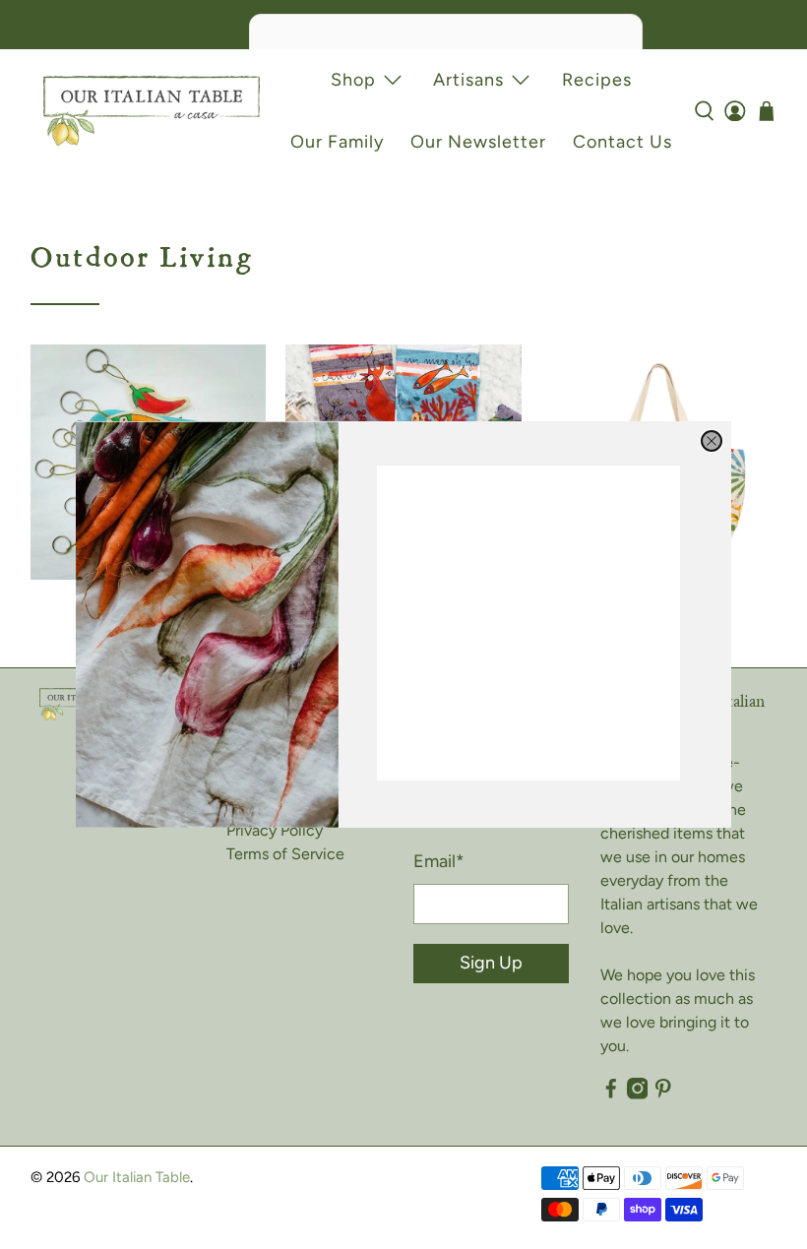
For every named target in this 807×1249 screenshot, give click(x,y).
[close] (711, 441)
